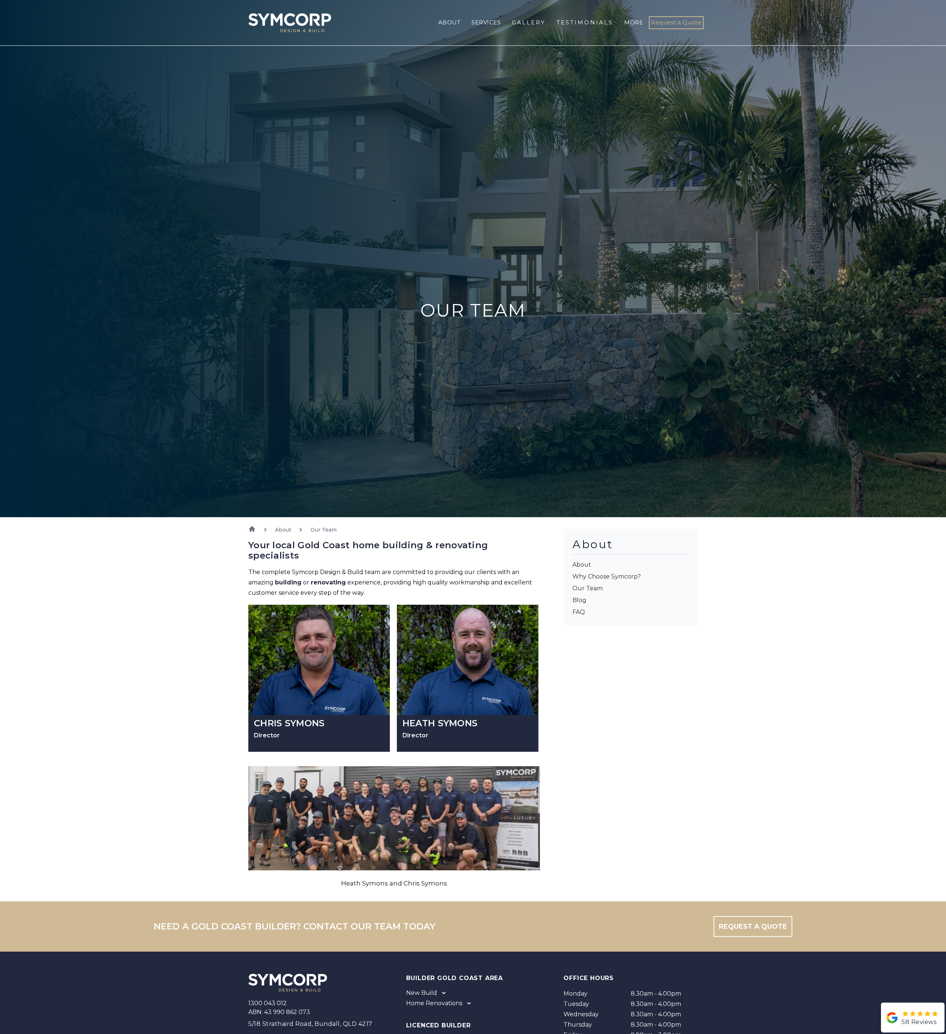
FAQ (578, 611)
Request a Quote (676, 22)
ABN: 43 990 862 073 (279, 1012)
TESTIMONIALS (585, 22)
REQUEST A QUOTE (753, 926)
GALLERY (528, 22)
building (288, 582)
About (581, 564)
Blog (579, 600)
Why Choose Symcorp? (606, 576)
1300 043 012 (267, 1003)
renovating (328, 582)
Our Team (587, 588)
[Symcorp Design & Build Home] (283, 22)
